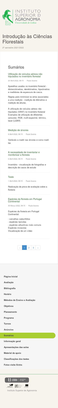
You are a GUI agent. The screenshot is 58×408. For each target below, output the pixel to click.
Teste (11, 176)
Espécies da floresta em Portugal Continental (25, 200)
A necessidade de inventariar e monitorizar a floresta (24, 153)
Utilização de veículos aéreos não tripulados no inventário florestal (25, 75)
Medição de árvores (18, 130)
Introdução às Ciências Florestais (27, 39)
